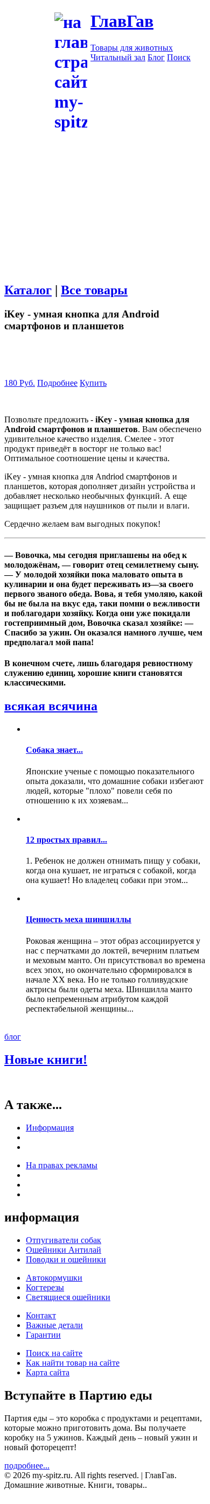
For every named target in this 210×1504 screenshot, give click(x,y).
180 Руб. (19, 382)
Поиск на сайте (54, 1353)
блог (12, 1036)
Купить (93, 382)
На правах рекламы (61, 1165)
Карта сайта (47, 1372)
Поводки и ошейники (66, 1259)
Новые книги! (45, 1060)
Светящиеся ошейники (68, 1297)
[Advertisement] (105, 238)
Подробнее (57, 382)
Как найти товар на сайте (73, 1362)
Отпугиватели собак (63, 1240)
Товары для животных (131, 47)
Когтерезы (45, 1287)
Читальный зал (117, 57)
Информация (50, 1127)
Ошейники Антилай (63, 1249)
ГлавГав (121, 21)
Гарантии (43, 1334)
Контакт (41, 1315)
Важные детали (54, 1325)
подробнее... (27, 1465)
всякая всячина (50, 706)
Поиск (179, 57)
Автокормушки (54, 1277)
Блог (156, 57)
